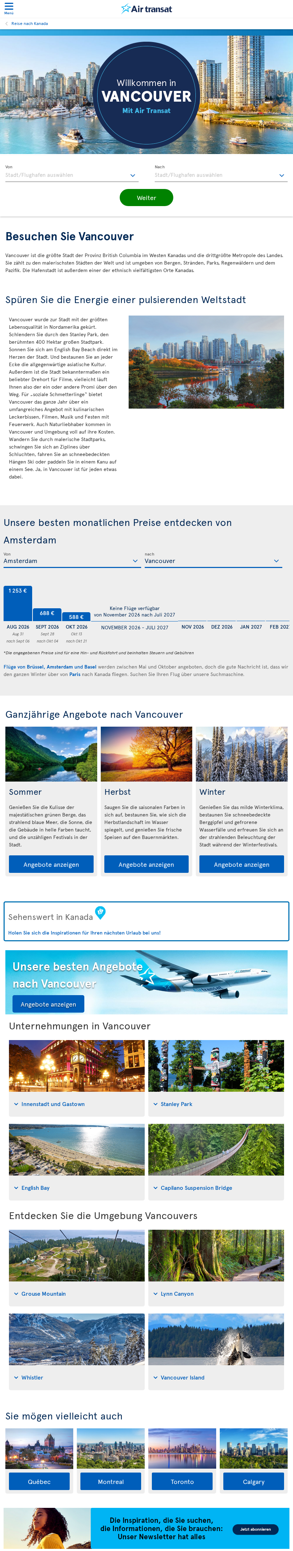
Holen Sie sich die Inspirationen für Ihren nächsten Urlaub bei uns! (84, 932)
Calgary (253, 1481)
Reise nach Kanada (29, 23)
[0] (192, 603)
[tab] (77, 1078)
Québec (39, 1481)
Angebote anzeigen (51, 864)
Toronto (182, 1481)
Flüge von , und (50, 666)
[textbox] (72, 173)
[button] (146, 197)
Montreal (111, 1481)
